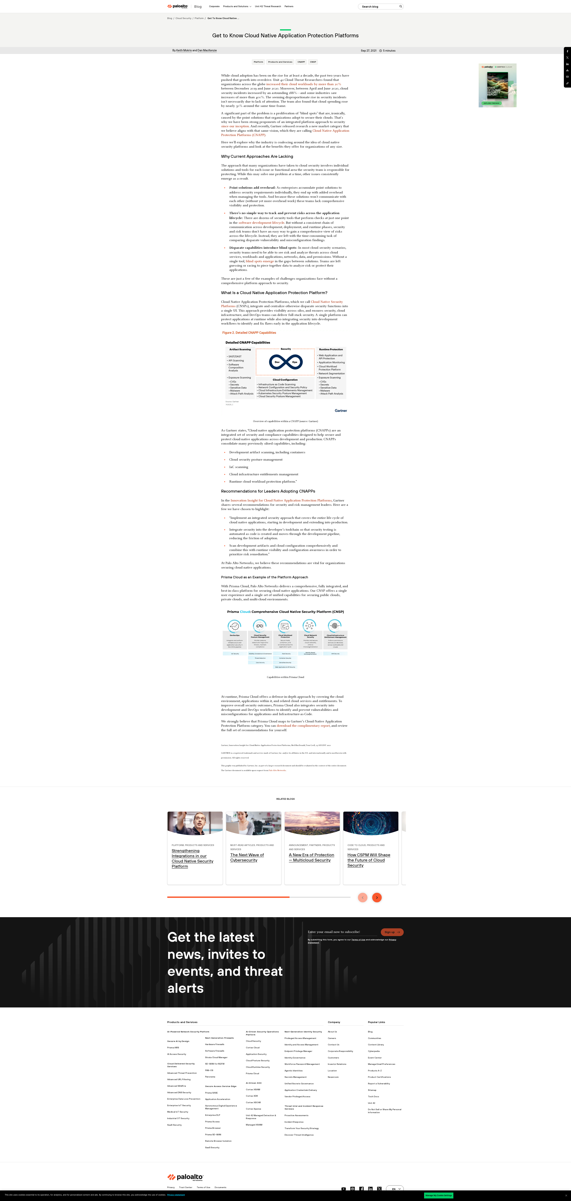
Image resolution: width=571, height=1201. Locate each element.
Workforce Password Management (302, 1064)
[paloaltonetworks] (177, 6)
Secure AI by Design (178, 1041)
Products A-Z (375, 1070)
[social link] (343, 1189)
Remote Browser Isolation (218, 1141)
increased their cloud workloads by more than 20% (303, 84)
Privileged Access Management (300, 1038)
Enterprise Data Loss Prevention (183, 1099)
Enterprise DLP (212, 1115)
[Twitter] (567, 57)
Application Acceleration (217, 1099)
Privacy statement (176, 1195)
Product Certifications (379, 1077)
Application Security (256, 1054)
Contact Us (333, 1044)
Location (332, 1070)
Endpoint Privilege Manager (298, 1051)
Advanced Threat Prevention (182, 1073)
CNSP (313, 62)
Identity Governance (295, 1057)
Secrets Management (296, 1077)
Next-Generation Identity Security (303, 1031)
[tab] (228, 897)
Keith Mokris (184, 50)
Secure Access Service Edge (220, 1086)
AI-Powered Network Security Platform (188, 1031)
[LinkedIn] (567, 64)
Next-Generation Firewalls (219, 1038)
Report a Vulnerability (379, 1083)
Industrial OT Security (178, 1118)
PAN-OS (209, 1070)
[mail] (567, 77)
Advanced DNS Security (179, 1092)
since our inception (235, 126)
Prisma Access (212, 1121)
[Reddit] (567, 70)
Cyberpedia (374, 1051)
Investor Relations (337, 1064)
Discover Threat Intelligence (299, 1135)
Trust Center (185, 1187)
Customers (333, 1057)
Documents (220, 1187)
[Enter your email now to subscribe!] (342, 933)
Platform (199, 18)
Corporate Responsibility (340, 1051)
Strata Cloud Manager (216, 1057)
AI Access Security (176, 1054)
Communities (374, 1038)
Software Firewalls (214, 1051)
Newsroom (333, 1077)
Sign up (390, 932)
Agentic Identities (294, 1070)
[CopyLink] (567, 83)
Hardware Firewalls (214, 1044)
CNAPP (301, 62)
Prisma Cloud (252, 1073)
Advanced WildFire (176, 1086)
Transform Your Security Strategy (302, 1128)
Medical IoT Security (177, 1112)
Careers (332, 1038)
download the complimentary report (303, 726)
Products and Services (280, 62)
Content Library (376, 1044)
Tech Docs (373, 1096)
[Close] (566, 1195)
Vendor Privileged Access (297, 1096)
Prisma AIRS (173, 1047)
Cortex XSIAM (253, 1089)
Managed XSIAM (254, 1125)
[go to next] (377, 897)
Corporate (214, 6)
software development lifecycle (261, 223)
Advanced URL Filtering (178, 1079)
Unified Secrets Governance (299, 1083)
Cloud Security (183, 18)
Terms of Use (358, 939)
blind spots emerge (260, 261)
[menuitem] (214, 6)
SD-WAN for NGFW (215, 1064)
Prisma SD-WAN (213, 1134)
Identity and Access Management (302, 1044)
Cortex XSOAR (253, 1102)
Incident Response (294, 1122)
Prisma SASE (211, 1093)
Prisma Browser (213, 1128)
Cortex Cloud (252, 1047)
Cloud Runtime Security (258, 1067)
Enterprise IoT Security (179, 1105)
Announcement (298, 845)
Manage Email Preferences (381, 1064)
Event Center (375, 1057)
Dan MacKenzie (207, 50)
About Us (332, 1031)
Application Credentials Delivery (301, 1090)
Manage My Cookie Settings (439, 1195)
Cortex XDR (252, 1096)
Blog (169, 18)
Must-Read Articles (242, 845)
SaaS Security (174, 1125)
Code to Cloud (357, 845)
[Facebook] (567, 51)
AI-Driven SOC (254, 1083)
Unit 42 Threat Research (268, 6)
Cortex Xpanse (253, 1109)
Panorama (210, 1077)
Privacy (171, 1187)
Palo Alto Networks (277, 771)
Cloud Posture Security (257, 1060)
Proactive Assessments (297, 1115)
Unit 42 (371, 1103)
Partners (289, 6)
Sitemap (372, 1090)
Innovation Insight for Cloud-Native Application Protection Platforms (281, 500)
